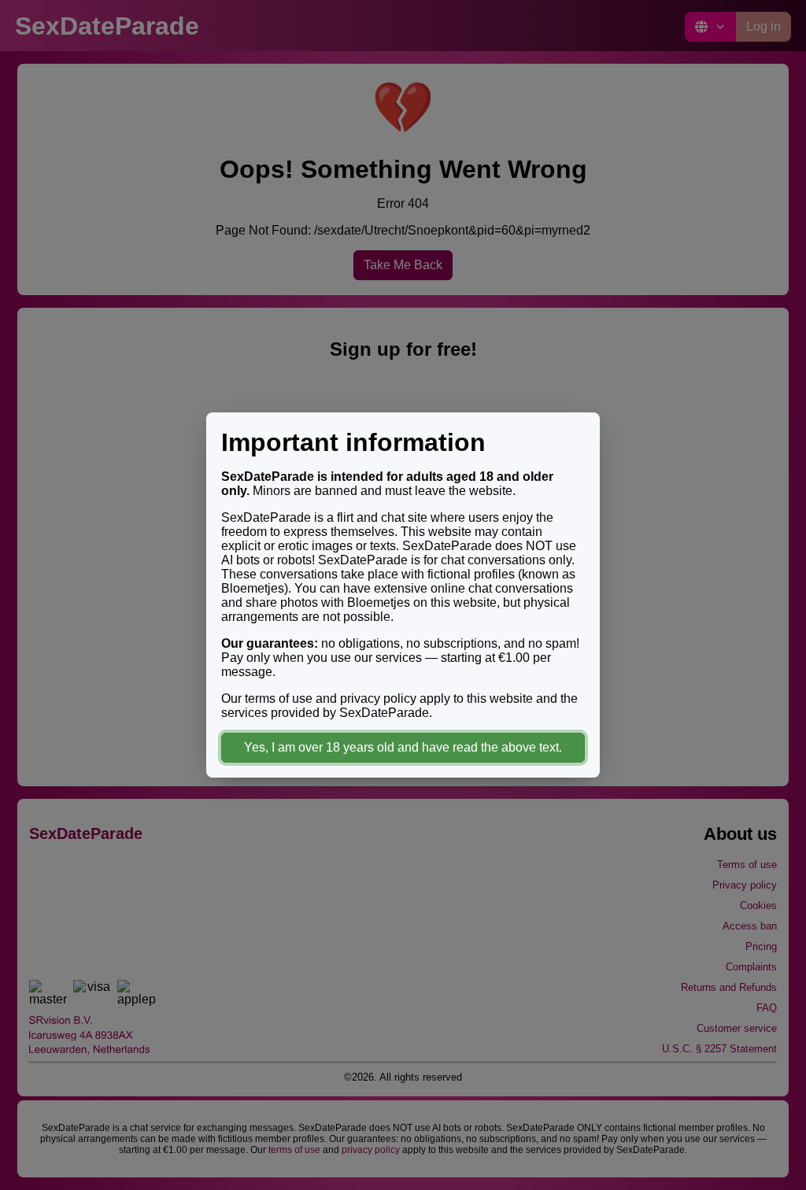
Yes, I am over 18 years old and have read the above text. (403, 747)
